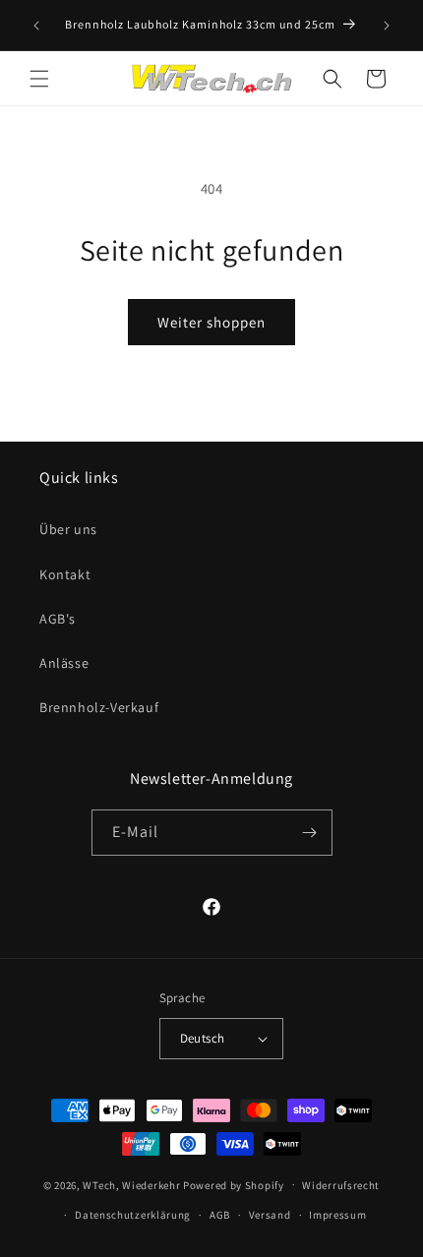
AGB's (57, 619)
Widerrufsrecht (341, 1185)
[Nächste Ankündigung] (386, 25)
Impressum (337, 1215)
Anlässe (64, 663)
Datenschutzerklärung (133, 1215)
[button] (39, 78)
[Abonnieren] (310, 832)
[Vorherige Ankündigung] (36, 25)
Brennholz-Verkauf (98, 707)
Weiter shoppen (211, 322)
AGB (220, 1215)
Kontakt (65, 574)
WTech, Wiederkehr (131, 1184)
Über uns (68, 529)
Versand (270, 1215)
